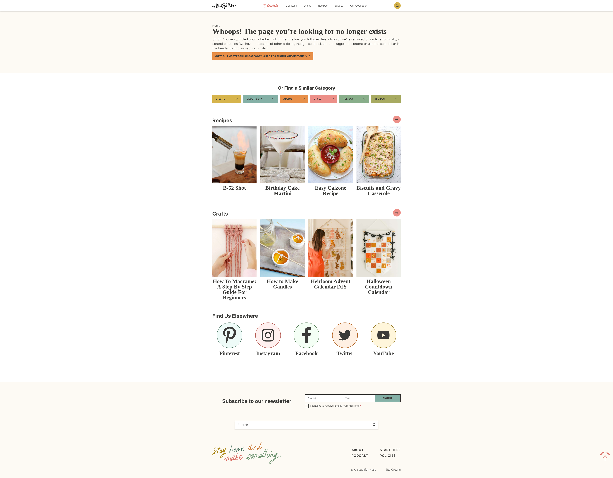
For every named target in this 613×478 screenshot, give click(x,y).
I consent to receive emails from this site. (335, 405)
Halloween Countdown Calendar (378, 286)
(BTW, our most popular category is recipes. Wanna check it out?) (261, 56)
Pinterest (229, 353)
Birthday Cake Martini (282, 190)
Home (216, 25)
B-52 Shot (234, 188)
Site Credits (393, 469)
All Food (397, 119)
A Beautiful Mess (225, 5)
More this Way (397, 212)
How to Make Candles (282, 284)
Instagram (268, 353)
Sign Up (388, 398)
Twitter (345, 353)
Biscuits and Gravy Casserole (378, 190)
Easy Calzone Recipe (330, 190)
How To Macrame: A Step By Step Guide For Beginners (234, 289)
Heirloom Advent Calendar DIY (330, 284)
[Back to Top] (605, 457)
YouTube (383, 353)
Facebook (306, 353)
